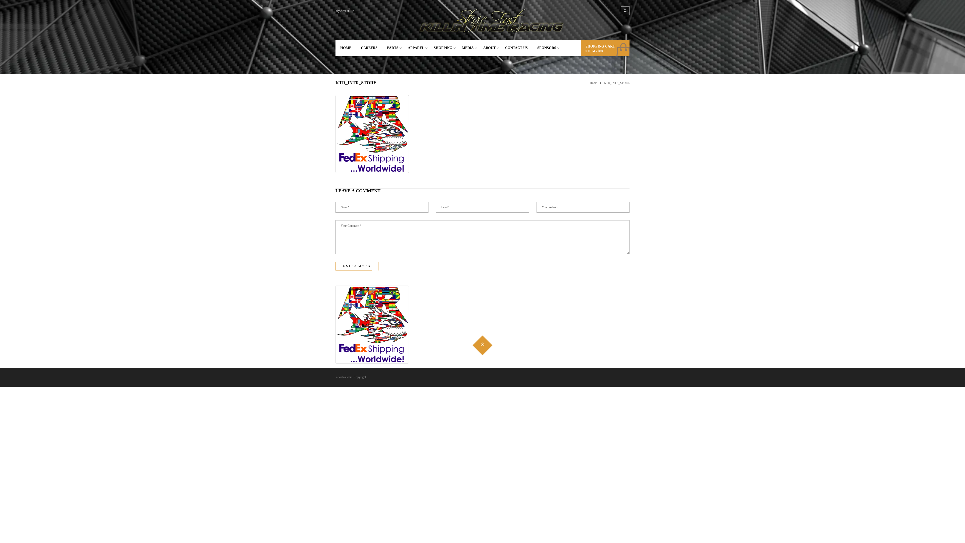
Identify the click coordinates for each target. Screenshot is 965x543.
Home (593, 83)
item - (595, 51)
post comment (357, 266)
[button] (372, 134)
